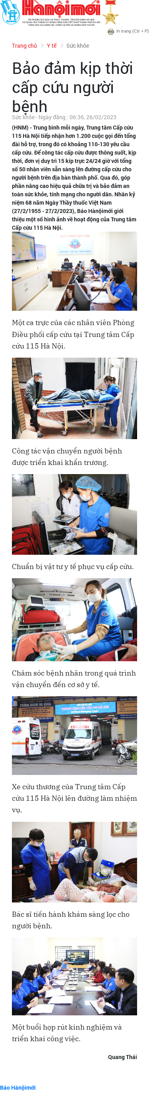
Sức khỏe (77, 45)
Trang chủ (24, 45)
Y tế (51, 45)
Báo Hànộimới (18, 1087)
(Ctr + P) (132, 31)
